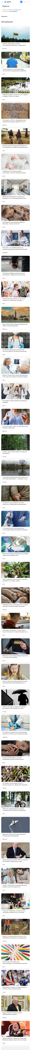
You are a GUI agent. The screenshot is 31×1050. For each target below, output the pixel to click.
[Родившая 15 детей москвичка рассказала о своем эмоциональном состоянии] (15, 166)
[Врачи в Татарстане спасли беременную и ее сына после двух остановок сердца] (15, 370)
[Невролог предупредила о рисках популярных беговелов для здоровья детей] (15, 803)
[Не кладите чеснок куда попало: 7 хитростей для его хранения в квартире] (15, 778)
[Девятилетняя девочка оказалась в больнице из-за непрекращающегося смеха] (15, 191)
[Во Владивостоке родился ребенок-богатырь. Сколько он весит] (15, 217)
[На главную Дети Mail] (8, 2)
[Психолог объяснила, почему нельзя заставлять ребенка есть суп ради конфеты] (15, 905)
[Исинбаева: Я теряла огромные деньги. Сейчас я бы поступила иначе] (15, 982)
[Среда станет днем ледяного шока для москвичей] (15, 446)
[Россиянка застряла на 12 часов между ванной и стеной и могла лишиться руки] (15, 727)
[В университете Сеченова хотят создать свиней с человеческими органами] (15, 599)
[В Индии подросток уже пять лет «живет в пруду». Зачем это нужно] (15, 89)
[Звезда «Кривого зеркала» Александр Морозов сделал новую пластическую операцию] (15, 1033)
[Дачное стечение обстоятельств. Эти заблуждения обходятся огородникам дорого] (15, 931)
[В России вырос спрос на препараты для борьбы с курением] (15, 421)
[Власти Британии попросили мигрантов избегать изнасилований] (15, 319)
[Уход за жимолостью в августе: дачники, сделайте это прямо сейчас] (15, 574)
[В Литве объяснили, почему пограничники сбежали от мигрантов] (15, 38)
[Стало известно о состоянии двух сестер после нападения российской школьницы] (15, 64)
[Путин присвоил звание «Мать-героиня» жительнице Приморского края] (15, 854)
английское (17, 10)
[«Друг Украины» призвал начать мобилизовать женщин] (15, 1007)
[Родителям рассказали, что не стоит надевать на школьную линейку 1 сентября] (15, 293)
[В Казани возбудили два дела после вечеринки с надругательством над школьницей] (15, 268)
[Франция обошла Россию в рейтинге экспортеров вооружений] (15, 829)
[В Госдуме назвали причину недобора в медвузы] (15, 395)
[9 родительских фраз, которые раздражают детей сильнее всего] (15, 752)
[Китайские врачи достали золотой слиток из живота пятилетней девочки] (15, 344)
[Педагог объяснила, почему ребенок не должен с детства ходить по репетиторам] (15, 880)
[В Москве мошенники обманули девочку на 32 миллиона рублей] (15, 650)
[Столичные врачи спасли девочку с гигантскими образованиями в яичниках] (15, 523)
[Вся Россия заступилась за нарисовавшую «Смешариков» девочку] (15, 956)
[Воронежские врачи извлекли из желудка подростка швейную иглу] (15, 548)
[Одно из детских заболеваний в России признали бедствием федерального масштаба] (15, 676)
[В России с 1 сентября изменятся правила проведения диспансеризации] (15, 242)
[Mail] (5, 2)
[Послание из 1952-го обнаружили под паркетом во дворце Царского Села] (15, 115)
